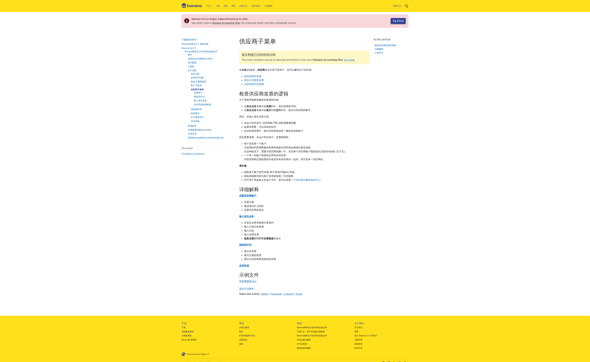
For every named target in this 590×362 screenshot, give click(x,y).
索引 (190, 54)
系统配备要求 (188, 331)
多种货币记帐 (197, 77)
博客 (234, 6)
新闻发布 (358, 344)
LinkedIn (289, 294)
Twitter (264, 294)
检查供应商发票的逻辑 (385, 45)
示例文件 (379, 52)
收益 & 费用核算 (198, 81)
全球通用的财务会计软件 (199, 129)
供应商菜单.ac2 (247, 281)
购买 (241, 331)
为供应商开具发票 (254, 84)
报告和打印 (199, 96)
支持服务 (269, 6)
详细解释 (379, 49)
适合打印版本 (246, 288)
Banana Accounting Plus (226, 23)
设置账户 (198, 92)
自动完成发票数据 (202, 104)
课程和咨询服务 (304, 348)
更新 (241, 344)
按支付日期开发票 (254, 80)
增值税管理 (196, 109)
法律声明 (358, 339)
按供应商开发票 (252, 76)
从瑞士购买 (244, 327)
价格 (226, 6)
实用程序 (192, 126)
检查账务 (195, 113)
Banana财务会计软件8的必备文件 (201, 51)
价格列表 (243, 339)
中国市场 (192, 133)
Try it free (398, 21)
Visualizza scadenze (193, 153)
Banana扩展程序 (189, 339)
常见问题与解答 (304, 339)
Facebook (276, 294)
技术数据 (192, 62)
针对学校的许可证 (247, 335)
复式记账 (195, 73)
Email (299, 294)
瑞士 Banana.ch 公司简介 (365, 335)
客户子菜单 (196, 85)
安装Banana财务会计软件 (200, 58)
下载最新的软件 (189, 39)
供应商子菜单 (197, 89)
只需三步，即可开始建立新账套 (311, 331)
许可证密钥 (302, 344)
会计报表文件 (197, 117)
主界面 (191, 66)
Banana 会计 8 (189, 48)
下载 (218, 6)
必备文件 (243, 6)
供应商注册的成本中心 (308, 180)
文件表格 (195, 121)
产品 (208, 6)
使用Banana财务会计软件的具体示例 (205, 137)
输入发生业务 (200, 100)
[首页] (192, 6)
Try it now (349, 59)
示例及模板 (187, 335)
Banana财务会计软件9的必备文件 (312, 327)
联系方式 (358, 348)
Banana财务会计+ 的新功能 (195, 43)
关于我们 (358, 327)
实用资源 (255, 6)
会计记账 (192, 70)
